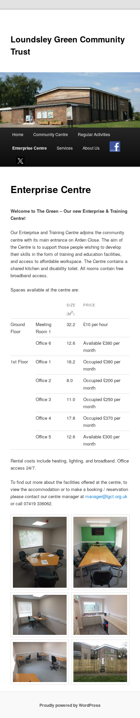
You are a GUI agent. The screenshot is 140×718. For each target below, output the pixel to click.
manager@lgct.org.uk (106, 496)
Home (17, 134)
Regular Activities (94, 134)
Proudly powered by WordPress (70, 705)
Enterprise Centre (29, 148)
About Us (91, 148)
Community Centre (50, 134)
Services (65, 148)
